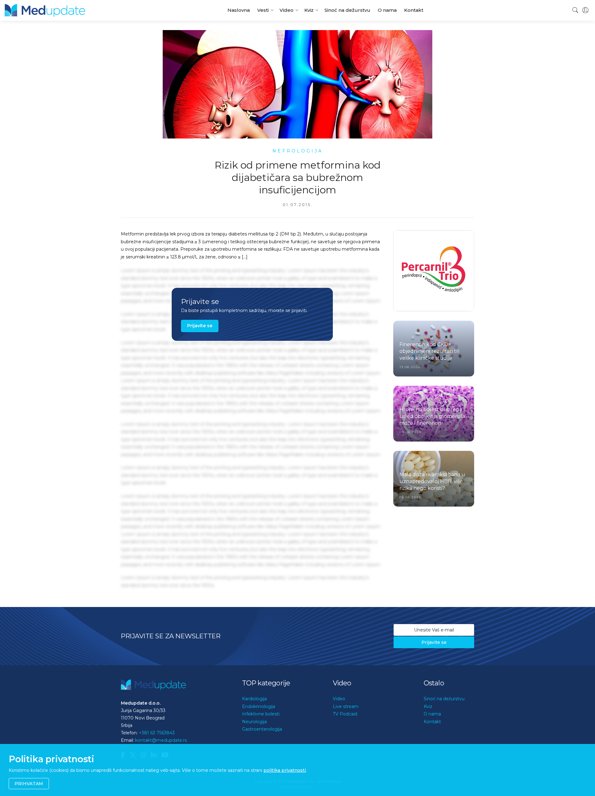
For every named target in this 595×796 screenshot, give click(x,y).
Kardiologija (254, 698)
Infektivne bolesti (261, 714)
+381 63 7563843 (157, 733)
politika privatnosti (284, 770)
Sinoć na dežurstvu (347, 10)
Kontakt (413, 10)
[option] (434, 271)
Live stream (346, 706)
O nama (387, 10)
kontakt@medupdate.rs (161, 740)
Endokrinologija (258, 706)
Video (286, 10)
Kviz (309, 10)
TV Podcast (345, 714)
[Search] (575, 10)
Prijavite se (199, 325)
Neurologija (254, 721)
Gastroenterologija (262, 729)
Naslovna (238, 10)
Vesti (263, 10)
